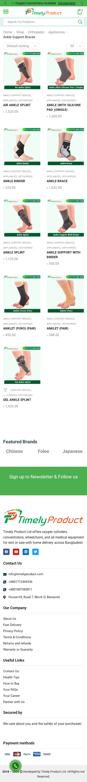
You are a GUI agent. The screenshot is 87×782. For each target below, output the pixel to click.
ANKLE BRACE (57, 181)
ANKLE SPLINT (14, 252)
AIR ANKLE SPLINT (17, 105)
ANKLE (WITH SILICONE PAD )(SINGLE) (64, 107)
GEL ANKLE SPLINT (17, 400)
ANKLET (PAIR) (57, 328)
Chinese (14, 451)
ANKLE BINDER (14, 181)
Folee (43, 451)
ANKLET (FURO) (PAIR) (19, 328)
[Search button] (80, 21)
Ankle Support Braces (17, 95)
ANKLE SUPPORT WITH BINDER (63, 255)
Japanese (73, 451)
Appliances (56, 32)
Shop (20, 32)
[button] (5, 3)
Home (7, 32)
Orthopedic (36, 32)
